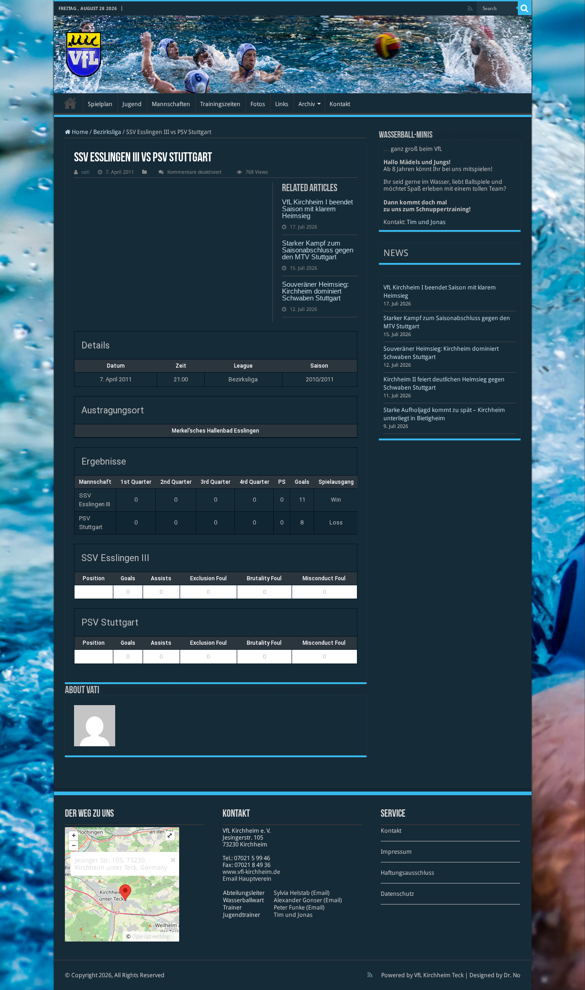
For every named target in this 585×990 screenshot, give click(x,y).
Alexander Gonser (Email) (308, 900)
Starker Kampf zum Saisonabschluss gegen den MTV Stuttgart (317, 250)
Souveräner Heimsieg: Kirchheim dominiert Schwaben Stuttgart (315, 291)
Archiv (306, 104)
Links (281, 104)
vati (85, 172)
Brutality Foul (264, 578)
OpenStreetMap (151, 936)
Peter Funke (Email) (299, 907)
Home (79, 131)
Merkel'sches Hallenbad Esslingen (215, 431)
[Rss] (470, 8)
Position (94, 578)
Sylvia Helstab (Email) (302, 892)
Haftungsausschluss (407, 872)
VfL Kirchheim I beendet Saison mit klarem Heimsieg (317, 208)
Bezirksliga (107, 131)
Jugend (132, 104)
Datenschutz (397, 893)
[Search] (525, 8)
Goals (128, 578)
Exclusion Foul (208, 578)
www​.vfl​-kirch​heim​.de (251, 871)
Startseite (70, 102)
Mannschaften (171, 104)
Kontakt (340, 104)
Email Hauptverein (247, 878)
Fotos (257, 104)
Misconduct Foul (324, 578)
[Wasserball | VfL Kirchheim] (83, 53)
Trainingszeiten (220, 104)
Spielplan (100, 104)
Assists (161, 578)
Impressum (396, 851)
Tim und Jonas (426, 222)
